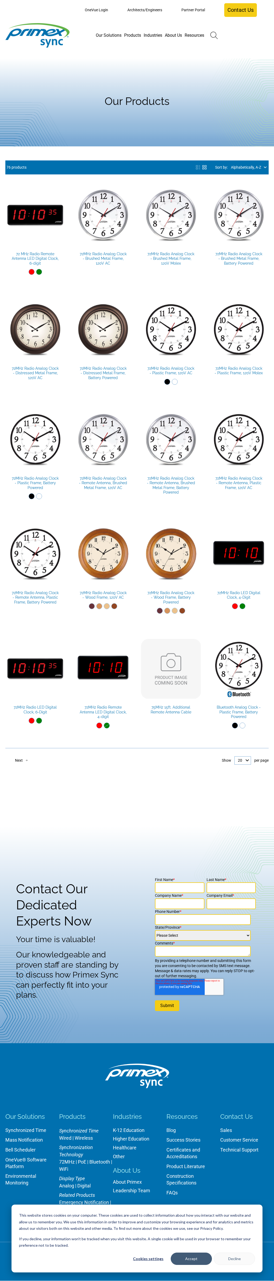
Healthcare (124, 1147)
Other (119, 1156)
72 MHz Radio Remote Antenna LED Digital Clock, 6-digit (35, 258)
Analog (66, 1186)
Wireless (84, 1138)
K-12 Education (128, 1130)
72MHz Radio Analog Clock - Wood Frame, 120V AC (103, 595)
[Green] (39, 272)
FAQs (172, 1192)
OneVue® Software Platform (26, 1163)
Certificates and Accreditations (183, 1153)
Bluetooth (99, 1162)
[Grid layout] (204, 167)
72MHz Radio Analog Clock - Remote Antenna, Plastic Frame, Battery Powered (35, 597)
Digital (84, 1186)
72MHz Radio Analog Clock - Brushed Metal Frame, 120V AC (103, 258)
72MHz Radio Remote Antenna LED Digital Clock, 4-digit (103, 712)
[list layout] (198, 167)
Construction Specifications (181, 1179)
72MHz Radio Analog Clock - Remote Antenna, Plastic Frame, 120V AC (238, 483)
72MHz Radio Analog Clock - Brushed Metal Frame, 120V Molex (170, 258)
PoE (82, 1162)
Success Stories (183, 1140)
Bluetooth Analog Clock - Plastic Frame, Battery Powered (239, 712)
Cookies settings (148, 1258)
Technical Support (239, 1150)
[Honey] (99, 606)
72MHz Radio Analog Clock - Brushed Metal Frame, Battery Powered (238, 258)
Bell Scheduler (20, 1150)
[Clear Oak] (107, 606)
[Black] (167, 382)
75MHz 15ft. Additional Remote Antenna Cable (171, 709)
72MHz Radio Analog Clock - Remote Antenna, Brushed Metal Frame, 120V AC (103, 483)
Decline (234, 1258)
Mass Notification (24, 1140)
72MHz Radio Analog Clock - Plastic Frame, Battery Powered (35, 483)
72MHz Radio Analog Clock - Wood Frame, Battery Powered (170, 597)
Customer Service (239, 1140)
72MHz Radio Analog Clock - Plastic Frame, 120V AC (170, 370)
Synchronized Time (25, 1130)
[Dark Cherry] (92, 606)
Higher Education (131, 1139)
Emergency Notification (84, 1202)
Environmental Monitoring (20, 1179)
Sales (226, 1130)
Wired (65, 1138)
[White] (175, 382)
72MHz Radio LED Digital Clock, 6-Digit (35, 709)
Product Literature (185, 1166)
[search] (214, 35)
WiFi (63, 1169)
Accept (191, 1258)
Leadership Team (131, 1190)
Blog (171, 1130)
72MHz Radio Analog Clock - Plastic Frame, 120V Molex (239, 370)
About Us (126, 1170)
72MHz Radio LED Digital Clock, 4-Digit (238, 595)
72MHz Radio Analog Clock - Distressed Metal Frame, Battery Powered (103, 373)
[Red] (32, 272)
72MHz (67, 1162)
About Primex (127, 1182)
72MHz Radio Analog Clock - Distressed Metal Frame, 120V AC (35, 373)
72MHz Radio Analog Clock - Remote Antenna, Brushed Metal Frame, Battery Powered (171, 485)
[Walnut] (114, 606)
